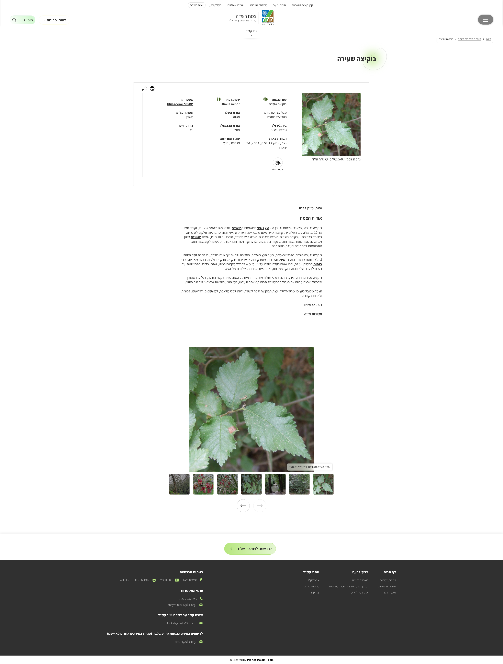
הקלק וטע (215, 5)
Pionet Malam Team (260, 660)
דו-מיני (284, 259)
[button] (265, 99)
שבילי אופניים (235, 5)
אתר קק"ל (313, 580)
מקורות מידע (313, 313)
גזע (253, 241)
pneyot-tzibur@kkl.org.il (185, 605)
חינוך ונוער (279, 5)
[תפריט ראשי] (485, 20)
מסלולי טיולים (258, 5)
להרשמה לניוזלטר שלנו (255, 550)
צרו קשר (252, 30)
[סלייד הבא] (243, 505)
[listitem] (251, 409)
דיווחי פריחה (56, 20)
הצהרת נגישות (360, 580)
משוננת (196, 237)
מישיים (236, 228)
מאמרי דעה (389, 592)
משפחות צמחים (387, 586)
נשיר (260, 228)
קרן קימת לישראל (302, 5)
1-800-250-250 (191, 599)
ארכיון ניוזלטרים (359, 592)
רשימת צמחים (388, 580)
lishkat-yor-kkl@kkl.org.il (185, 623)
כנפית (317, 264)
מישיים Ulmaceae (180, 104)
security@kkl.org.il (189, 642)
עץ (267, 228)
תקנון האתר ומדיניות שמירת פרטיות (348, 586)
